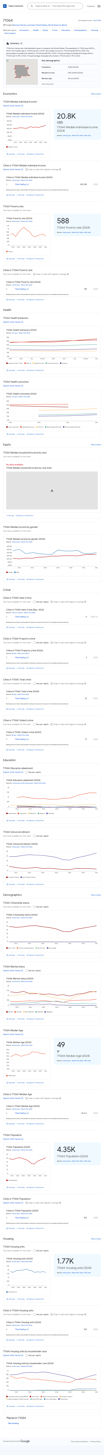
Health (36, 30)
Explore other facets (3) (13, 970)
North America (54, 25)
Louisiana (31, 25)
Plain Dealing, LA (22, 184)
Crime (54, 30)
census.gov (16, 116)
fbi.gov (14, 653)
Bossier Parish (19, 25)
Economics (24, 30)
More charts (96, 94)
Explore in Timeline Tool (36, 154)
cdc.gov (15, 333)
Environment (10, 33)
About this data (26, 116)
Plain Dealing (13, 1423)
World (64, 25)
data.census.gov (27, 783)
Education (66, 30)
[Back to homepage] (5, 6)
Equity (45, 30)
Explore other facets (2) (13, 106)
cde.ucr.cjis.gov (17, 612)
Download (11, 154)
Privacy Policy (95, 1441)
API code (22, 154)
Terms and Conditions (79, 1441)
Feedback (91, 6)
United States (41, 25)
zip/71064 (97, 20)
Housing (94, 30)
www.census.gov (48, 84)
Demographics (80, 30)
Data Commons (16, 6)
